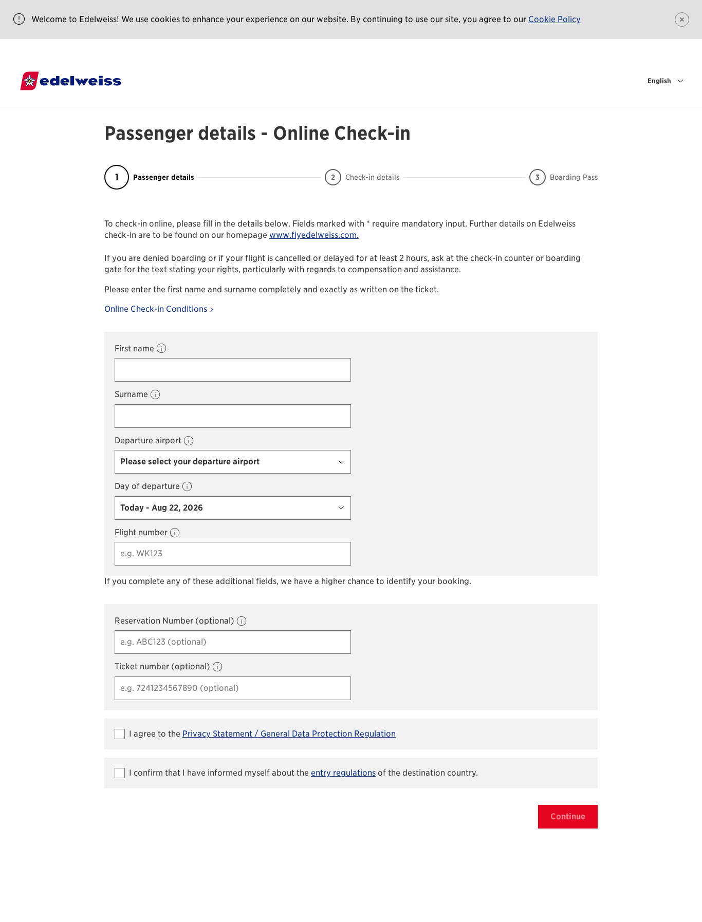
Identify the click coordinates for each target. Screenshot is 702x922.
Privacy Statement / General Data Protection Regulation (289, 734)
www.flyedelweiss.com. (314, 235)
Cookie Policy (554, 19)
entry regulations (343, 773)
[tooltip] (161, 348)
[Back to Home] (70, 81)
